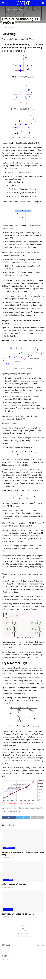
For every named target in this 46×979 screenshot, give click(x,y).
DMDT (23, 3)
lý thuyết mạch (24, 808)
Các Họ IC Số (21, 9)
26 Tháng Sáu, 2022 (8, 916)
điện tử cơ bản (11, 808)
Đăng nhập (40, 945)
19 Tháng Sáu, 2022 (8, 27)
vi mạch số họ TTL (13, 811)
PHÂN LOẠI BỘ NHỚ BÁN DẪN (14, 884)
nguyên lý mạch (36, 808)
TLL (4, 811)
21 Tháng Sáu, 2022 (8, 857)
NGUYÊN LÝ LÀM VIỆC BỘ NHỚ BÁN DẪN (18, 914)
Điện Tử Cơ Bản (11, 9)
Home (3, 9)
